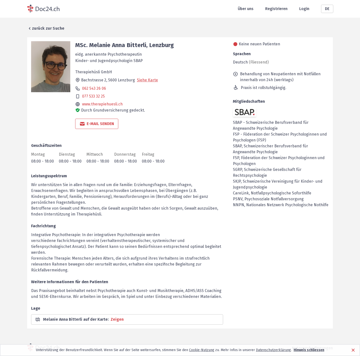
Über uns (245, 8)
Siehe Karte (147, 80)
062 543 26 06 (94, 88)
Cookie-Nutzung (201, 350)
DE (327, 8)
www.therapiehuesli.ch (102, 104)
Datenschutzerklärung (273, 350)
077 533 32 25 (93, 96)
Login (304, 8)
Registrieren (276, 8)
